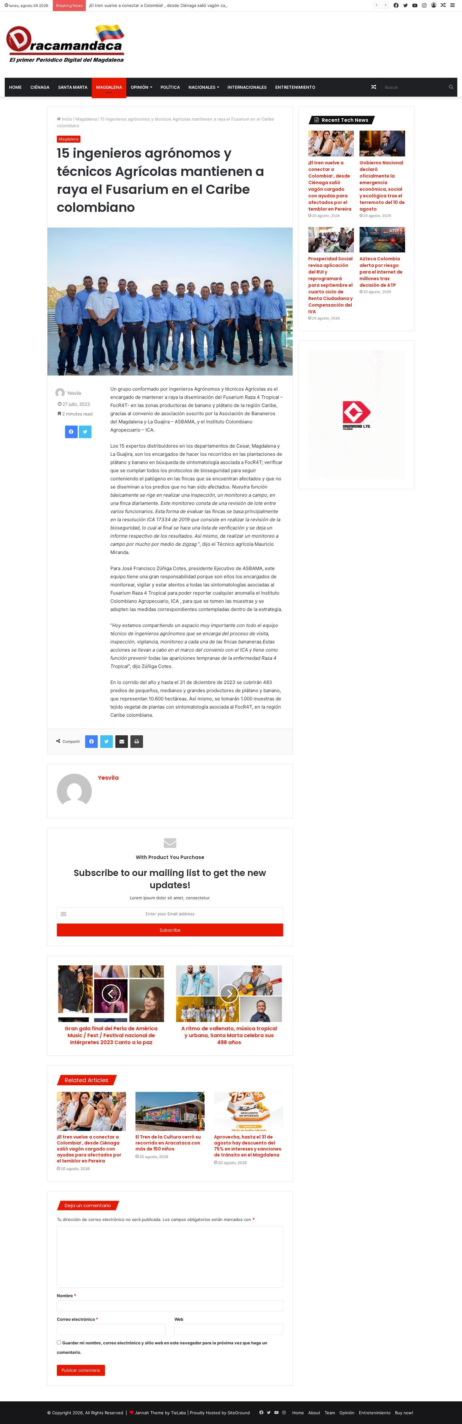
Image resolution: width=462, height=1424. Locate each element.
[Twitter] (85, 432)
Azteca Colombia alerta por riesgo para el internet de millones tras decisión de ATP (381, 272)
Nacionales (202, 87)
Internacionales (247, 87)
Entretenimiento (295, 87)
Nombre (66, 1295)
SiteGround (239, 1412)
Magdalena (109, 87)
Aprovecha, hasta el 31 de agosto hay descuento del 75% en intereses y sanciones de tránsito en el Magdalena (247, 1146)
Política (170, 87)
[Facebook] (71, 432)
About (314, 1412)
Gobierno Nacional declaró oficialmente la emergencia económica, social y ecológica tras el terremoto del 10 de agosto (382, 186)
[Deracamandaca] (66, 44)
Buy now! (404, 1412)
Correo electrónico (77, 1319)
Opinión (139, 87)
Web (178, 1319)
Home (15, 87)
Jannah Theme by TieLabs (160, 1412)
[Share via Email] (121, 741)
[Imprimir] (136, 741)
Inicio (66, 118)
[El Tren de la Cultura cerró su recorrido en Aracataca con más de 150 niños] (170, 1111)
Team (330, 1412)
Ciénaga (39, 87)
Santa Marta (72, 87)
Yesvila (74, 393)
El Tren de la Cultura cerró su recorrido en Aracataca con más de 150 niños (168, 1143)
